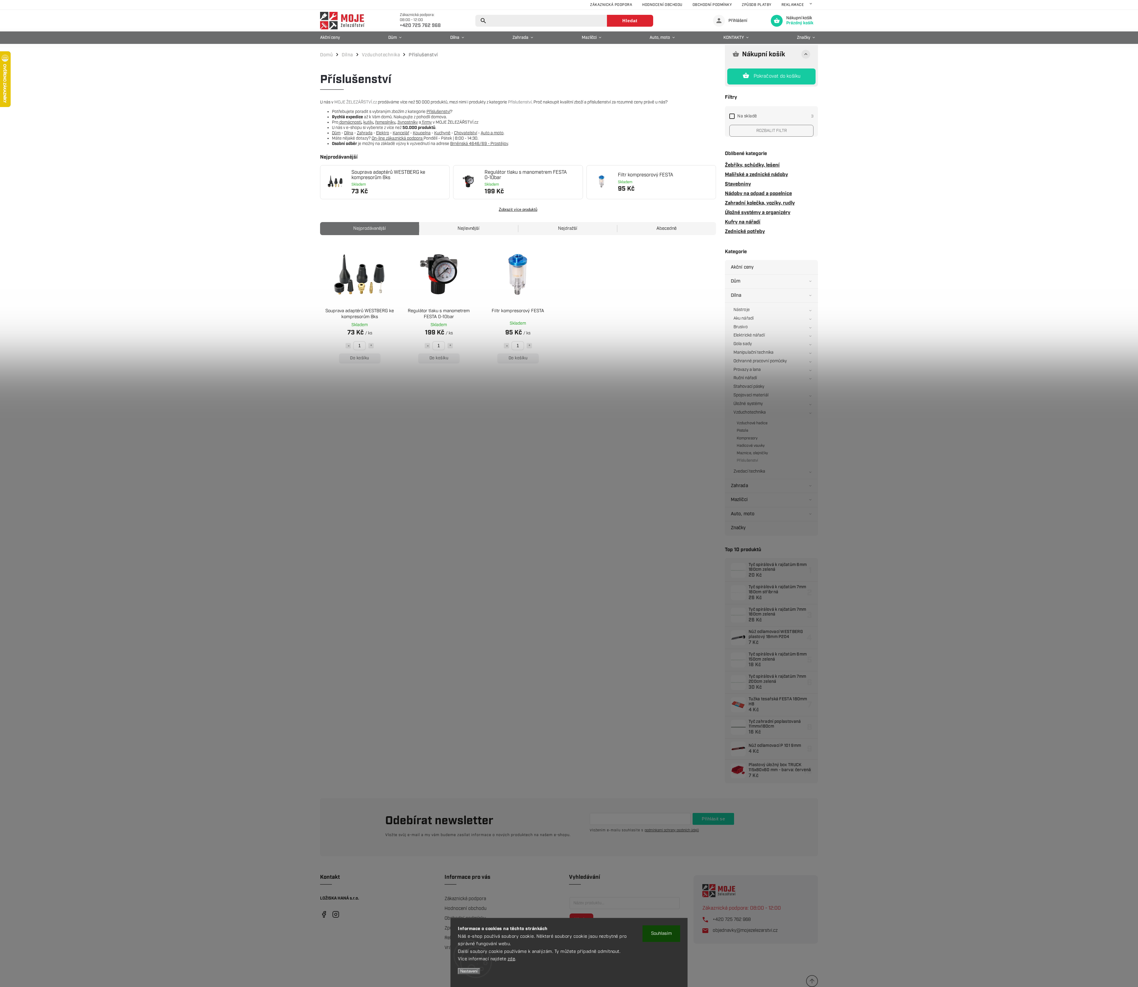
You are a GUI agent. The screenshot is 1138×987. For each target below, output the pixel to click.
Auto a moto (492, 133)
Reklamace (792, 5)
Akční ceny (742, 267)
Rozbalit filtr (771, 130)
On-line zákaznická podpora (397, 138)
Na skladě (775, 116)
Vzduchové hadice (752, 423)
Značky (738, 528)
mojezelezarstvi (323, 914)
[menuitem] (331, 37)
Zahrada (739, 486)
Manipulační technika (753, 352)
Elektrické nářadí (749, 335)
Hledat (629, 20)
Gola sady (742, 344)
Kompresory (747, 438)
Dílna (736, 295)
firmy (426, 122)
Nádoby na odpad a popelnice (758, 193)
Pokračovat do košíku (777, 76)
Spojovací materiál (750, 395)
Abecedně (666, 229)
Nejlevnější (469, 229)
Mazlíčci (739, 500)
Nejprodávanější (369, 229)
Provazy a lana (747, 369)
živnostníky (407, 122)
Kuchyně (442, 133)
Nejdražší (567, 229)
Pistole (742, 430)
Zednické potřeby (745, 231)
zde (511, 959)
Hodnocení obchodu (662, 5)
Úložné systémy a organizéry (757, 212)
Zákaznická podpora (611, 5)
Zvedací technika (749, 471)
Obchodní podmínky (712, 5)
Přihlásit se (713, 818)
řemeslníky (385, 122)
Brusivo (740, 327)
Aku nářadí (743, 318)
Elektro (382, 133)
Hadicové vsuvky (751, 445)
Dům (735, 281)
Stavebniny (738, 184)
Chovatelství (465, 133)
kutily (368, 122)
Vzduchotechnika (749, 412)
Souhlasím (661, 934)
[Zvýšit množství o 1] (371, 345)
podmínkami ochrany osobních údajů (672, 830)
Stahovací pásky (749, 386)
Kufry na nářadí (742, 222)
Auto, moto (743, 514)
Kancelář (401, 133)
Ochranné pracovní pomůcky (760, 361)
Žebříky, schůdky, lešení (752, 165)
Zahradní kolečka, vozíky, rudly (760, 203)
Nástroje (741, 309)
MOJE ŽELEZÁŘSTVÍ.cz (355, 102)
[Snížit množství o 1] (348, 345)
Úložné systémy (748, 403)
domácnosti (349, 122)
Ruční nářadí (745, 378)
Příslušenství (747, 460)
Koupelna (422, 133)
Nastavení (469, 971)
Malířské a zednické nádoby (756, 174)
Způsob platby (756, 5)
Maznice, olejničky (752, 453)
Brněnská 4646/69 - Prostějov (479, 143)
